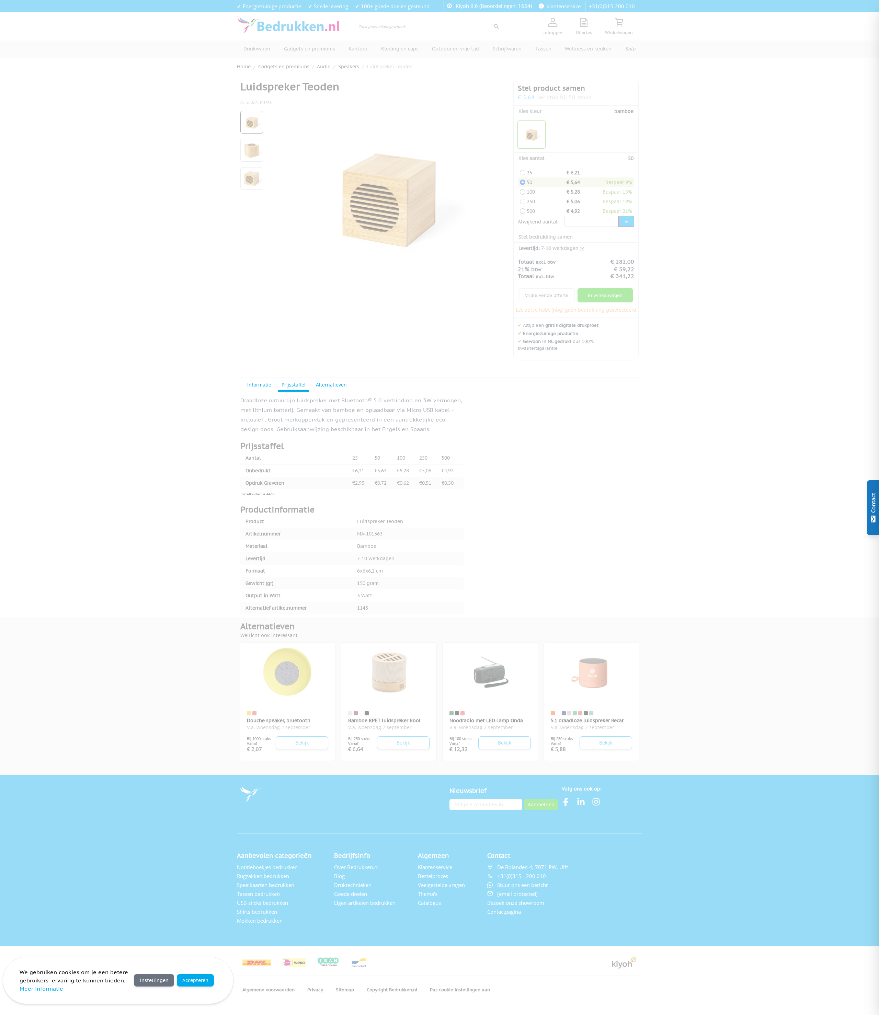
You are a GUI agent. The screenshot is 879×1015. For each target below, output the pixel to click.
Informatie (259, 384)
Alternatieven (331, 384)
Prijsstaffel (294, 384)
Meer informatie (41, 988)
